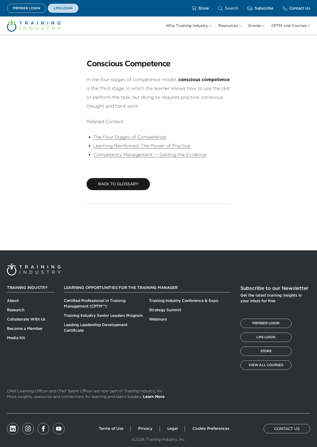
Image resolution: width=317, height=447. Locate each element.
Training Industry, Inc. (34, 26)
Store (203, 8)
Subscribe (264, 8)
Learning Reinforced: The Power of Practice (141, 146)
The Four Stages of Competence (129, 137)
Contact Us (299, 8)
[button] (228, 8)
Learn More (153, 396)
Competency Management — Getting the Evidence (150, 154)
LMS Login (63, 8)
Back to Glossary (118, 184)
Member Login (26, 8)
